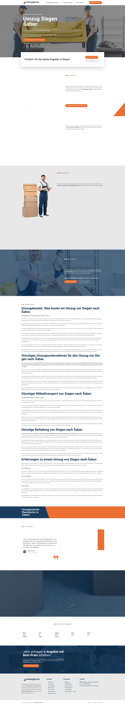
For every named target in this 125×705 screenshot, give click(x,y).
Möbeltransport (29, 397)
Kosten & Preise (79, 2)
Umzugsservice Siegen (67, 2)
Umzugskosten (24, 315)
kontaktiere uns (89, 387)
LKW (55, 442)
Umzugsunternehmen (39, 351)
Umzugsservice (88, 378)
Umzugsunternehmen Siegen (52, 2)
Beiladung (53, 433)
